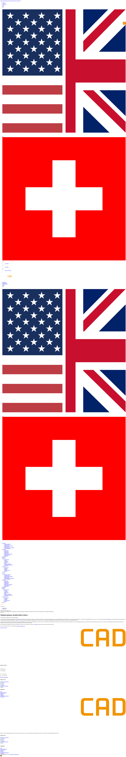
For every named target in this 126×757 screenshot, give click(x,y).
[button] (1, 756)
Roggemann (109, 619)
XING (2, 684)
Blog (2, 687)
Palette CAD (20, 619)
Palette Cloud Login (8, 270)
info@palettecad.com (4, 677)
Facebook (7, 681)
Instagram (3, 682)
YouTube (6, 686)
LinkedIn (2, 685)
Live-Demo (7, 263)
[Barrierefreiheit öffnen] (124, 23)
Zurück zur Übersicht (3, 627)
